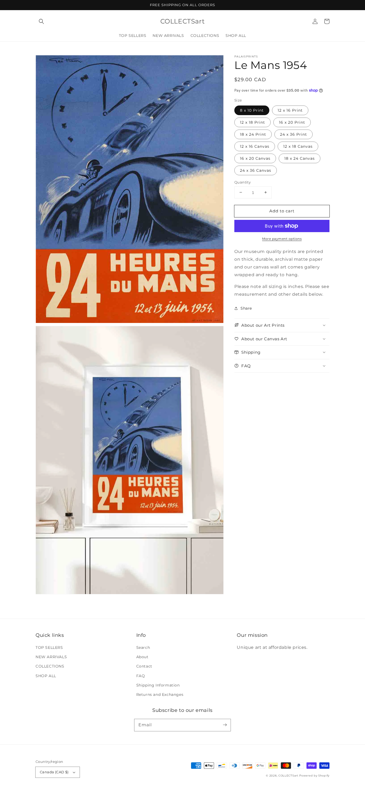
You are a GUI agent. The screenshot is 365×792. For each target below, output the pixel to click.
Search (143, 647)
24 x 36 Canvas (255, 170)
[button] (41, 21)
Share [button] (246, 308)
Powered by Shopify (314, 775)
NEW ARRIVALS (51, 656)
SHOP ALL (46, 675)
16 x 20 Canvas (255, 158)
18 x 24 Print (253, 134)
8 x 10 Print (252, 110)
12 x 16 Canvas (254, 146)
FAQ (140, 675)
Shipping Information (158, 685)
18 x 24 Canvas (299, 158)
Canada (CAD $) (54, 772)
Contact (144, 666)
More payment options (282, 239)
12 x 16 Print (290, 110)
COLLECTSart (288, 775)
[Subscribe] (225, 725)
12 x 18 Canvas (298, 146)
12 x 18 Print (252, 122)
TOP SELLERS (49, 647)
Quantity (242, 182)
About (142, 656)
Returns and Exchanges (160, 694)
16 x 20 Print (292, 122)
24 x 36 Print (293, 134)
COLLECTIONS (50, 666)
